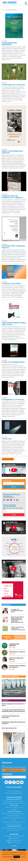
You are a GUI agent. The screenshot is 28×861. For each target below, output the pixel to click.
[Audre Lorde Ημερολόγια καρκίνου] (4, 659)
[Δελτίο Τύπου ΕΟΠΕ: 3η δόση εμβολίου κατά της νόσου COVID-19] (14, 688)
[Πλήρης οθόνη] (24, 475)
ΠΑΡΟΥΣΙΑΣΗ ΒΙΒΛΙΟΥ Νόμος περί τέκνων (14, 324)
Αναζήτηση (7, 481)
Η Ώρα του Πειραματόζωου (13, 362)
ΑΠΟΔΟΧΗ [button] (16, 856)
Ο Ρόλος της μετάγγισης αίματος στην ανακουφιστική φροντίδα (18, 628)
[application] (14, 470)
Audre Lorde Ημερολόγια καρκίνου (12, 152)
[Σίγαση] (21, 475)
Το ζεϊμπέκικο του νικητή (13, 400)
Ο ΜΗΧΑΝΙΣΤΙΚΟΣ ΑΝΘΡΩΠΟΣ (9, 44)
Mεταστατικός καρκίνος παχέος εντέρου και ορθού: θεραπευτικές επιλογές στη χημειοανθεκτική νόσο (17, 619)
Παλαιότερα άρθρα (8, 459)
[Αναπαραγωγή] (3, 475)
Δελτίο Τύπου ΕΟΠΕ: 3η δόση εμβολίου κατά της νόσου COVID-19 (12, 692)
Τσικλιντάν (7, 439)
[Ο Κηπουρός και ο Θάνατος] (4, 652)
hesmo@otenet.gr (16, 840)
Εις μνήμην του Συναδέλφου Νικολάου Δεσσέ (17, 611)
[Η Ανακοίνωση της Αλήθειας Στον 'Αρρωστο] (4, 667)
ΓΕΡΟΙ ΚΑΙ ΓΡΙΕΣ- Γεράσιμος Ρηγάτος (13, 247)
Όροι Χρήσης (14, 845)
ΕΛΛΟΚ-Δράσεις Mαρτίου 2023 (9, 728)
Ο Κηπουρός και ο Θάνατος (13, 85)
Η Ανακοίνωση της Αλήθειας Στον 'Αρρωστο (17, 666)
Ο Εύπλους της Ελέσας (11, 284)
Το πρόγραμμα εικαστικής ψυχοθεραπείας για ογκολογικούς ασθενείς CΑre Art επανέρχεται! (13, 710)
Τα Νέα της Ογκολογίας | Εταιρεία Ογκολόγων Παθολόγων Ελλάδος (9, 2)
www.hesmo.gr (15, 842)
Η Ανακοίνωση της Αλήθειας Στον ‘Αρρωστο (12, 197)
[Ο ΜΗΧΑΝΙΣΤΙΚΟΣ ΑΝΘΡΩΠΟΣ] (4, 646)
